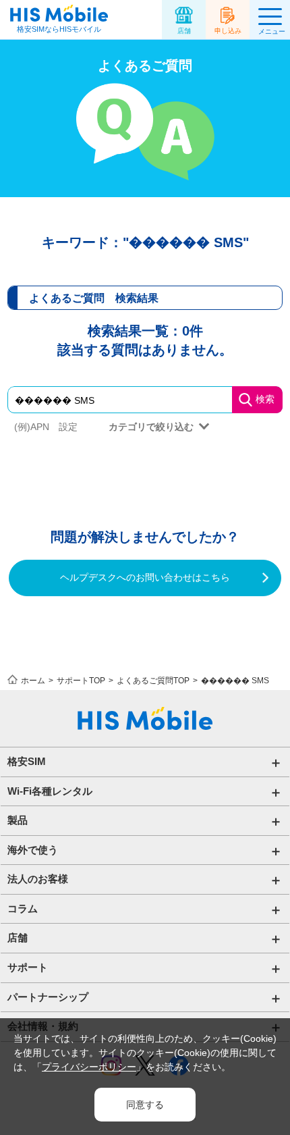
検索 (265, 399)
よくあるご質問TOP (153, 680)
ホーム (33, 680)
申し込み (227, 30)
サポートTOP (81, 680)
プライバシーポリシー (89, 1066)
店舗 (184, 30)
